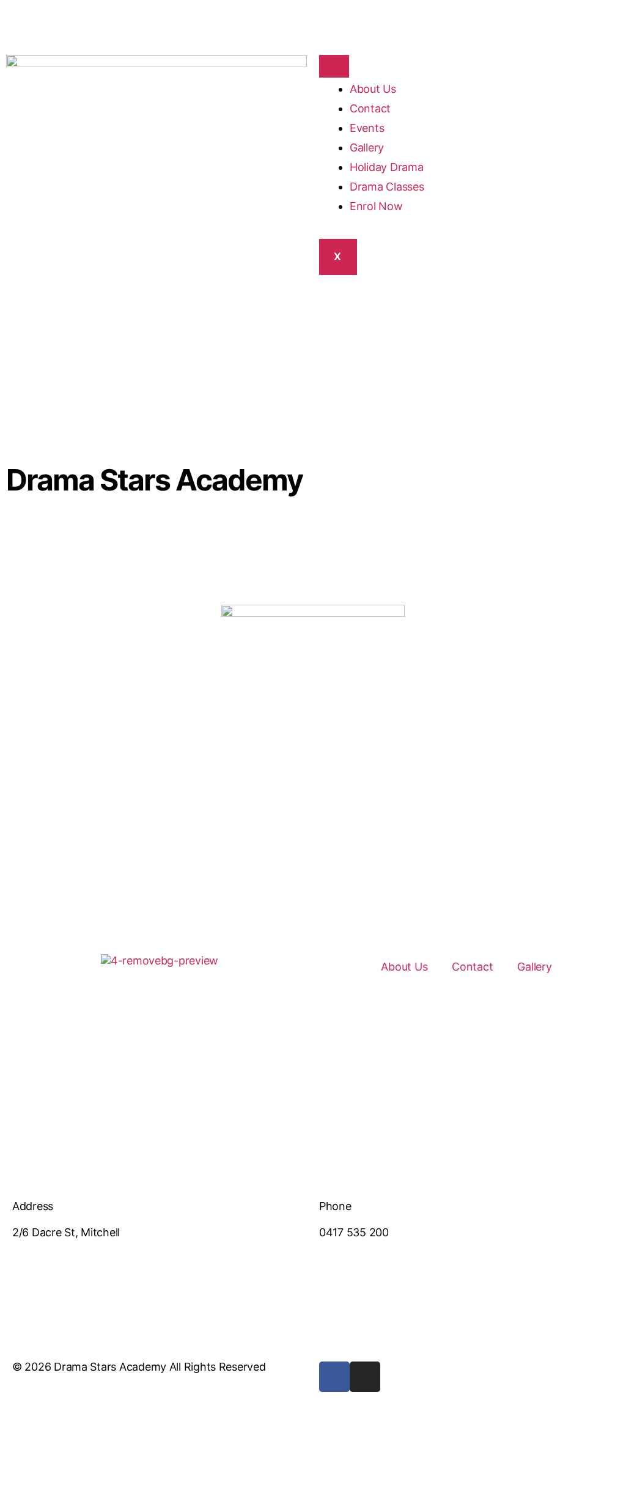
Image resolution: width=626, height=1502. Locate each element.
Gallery (367, 147)
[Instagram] (365, 1377)
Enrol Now (376, 206)
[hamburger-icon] (334, 66)
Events (367, 128)
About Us (373, 88)
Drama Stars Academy (154, 480)
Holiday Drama (387, 167)
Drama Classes (387, 186)
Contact (370, 108)
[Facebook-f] (334, 1377)
